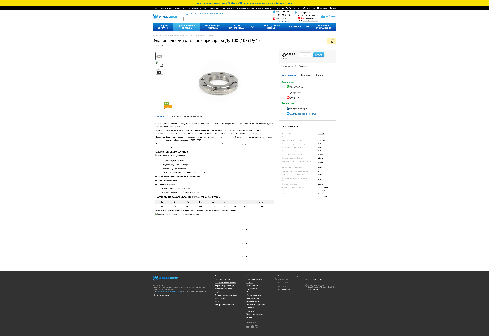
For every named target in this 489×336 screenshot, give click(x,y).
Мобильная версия (162, 295)
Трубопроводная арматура (186, 26)
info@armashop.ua (310, 20)
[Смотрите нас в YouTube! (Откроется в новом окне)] (283, 8)
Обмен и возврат (214, 8)
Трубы (253, 27)
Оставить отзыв (158, 46)
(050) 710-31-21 (297, 98)
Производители (166, 8)
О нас (188, 8)
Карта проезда (313, 290)
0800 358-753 (282, 12)
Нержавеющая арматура (212, 26)
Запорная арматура (163, 26)
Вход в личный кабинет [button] (255, 279)
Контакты (259, 8)
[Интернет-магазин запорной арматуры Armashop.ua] (165, 278)
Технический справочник (245, 8)
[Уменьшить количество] (301, 55)
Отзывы (249, 317)
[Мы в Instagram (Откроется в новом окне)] (290, 8)
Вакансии (268, 8)
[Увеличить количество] (309, 55)
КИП (306, 27)
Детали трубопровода (236, 26)
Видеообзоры (179, 8)
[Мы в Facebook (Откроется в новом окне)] (287, 8)
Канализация (294, 27)
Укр (294, 8)
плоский (321, 133)
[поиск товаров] (263, 19)
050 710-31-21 (283, 18)
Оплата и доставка (199, 8)
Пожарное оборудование (323, 26)
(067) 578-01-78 (297, 92)
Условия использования (255, 314)
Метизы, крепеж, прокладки (271, 26)
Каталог (156, 8)
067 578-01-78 (283, 15)
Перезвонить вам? (283, 21)
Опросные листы (228, 8)
